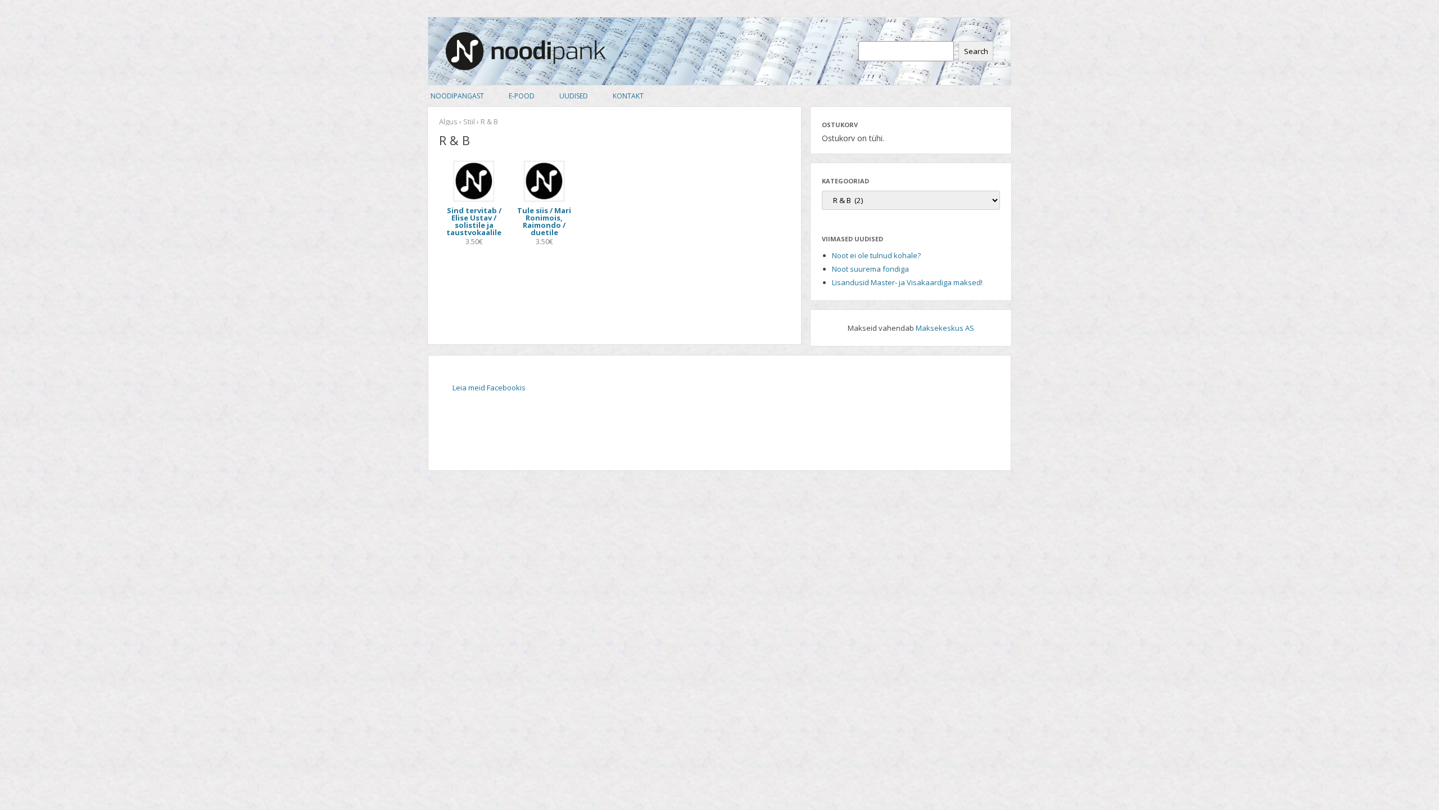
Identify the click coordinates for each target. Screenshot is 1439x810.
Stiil (469, 121)
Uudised (573, 96)
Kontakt (628, 96)
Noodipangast (457, 96)
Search (976, 51)
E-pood (522, 96)
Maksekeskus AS (945, 328)
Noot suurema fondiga (870, 269)
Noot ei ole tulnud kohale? (876, 255)
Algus (448, 121)
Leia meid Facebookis (489, 387)
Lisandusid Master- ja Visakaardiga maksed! (907, 282)
